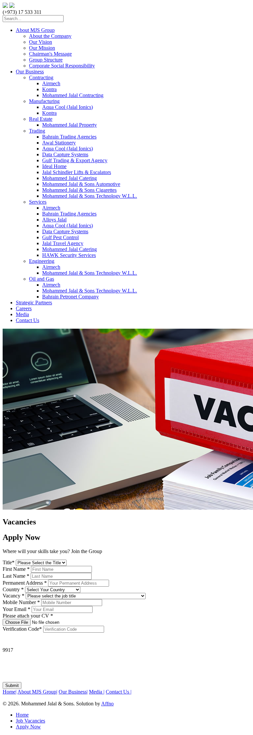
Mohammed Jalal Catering (69, 178)
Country (13, 589)
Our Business (30, 71)
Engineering (41, 261)
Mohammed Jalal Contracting (72, 95)
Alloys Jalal (54, 219)
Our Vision (40, 42)
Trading (37, 131)
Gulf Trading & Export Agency (74, 160)
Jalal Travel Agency (62, 243)
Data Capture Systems (65, 154)
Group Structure (46, 60)
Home (9, 692)
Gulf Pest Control (60, 237)
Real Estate (40, 119)
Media (22, 314)
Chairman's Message (50, 54)
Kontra (49, 89)
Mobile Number (21, 602)
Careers (24, 308)
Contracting (41, 77)
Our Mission (42, 48)
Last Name (16, 576)
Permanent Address (25, 583)
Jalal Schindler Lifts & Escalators (76, 172)
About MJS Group (35, 30)
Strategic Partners (34, 302)
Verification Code (22, 629)
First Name (16, 569)
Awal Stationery (59, 142)
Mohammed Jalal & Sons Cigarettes (79, 190)
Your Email (16, 609)
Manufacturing (44, 101)
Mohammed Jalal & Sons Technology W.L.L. (89, 196)
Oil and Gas (41, 279)
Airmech (51, 83)
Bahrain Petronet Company (70, 296)
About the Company (50, 36)
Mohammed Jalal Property (69, 125)
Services (37, 202)
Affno (107, 703)
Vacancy (13, 595)
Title (8, 562)
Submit (12, 685)
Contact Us (27, 320)
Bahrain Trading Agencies (69, 136)
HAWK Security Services (69, 255)
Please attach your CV (28, 616)
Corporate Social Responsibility (62, 65)
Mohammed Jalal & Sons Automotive (81, 184)
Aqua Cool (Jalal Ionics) (67, 107)
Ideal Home (54, 166)
